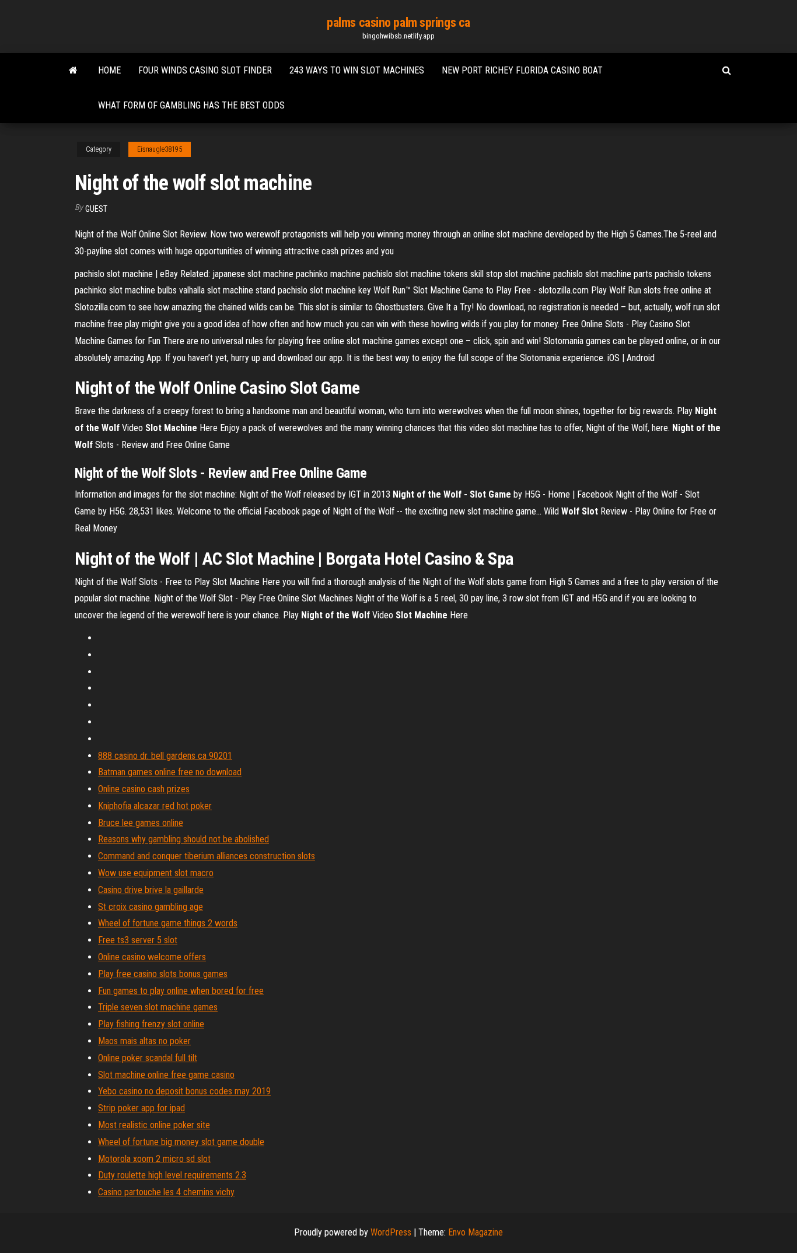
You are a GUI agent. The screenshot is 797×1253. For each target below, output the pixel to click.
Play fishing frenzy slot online (151, 1024)
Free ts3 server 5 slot (137, 940)
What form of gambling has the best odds (191, 105)
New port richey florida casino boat (522, 70)
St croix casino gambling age (150, 906)
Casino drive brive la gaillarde (151, 889)
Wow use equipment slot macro (156, 872)
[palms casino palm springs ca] (73, 70)
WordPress (390, 1232)
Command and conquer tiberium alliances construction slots (206, 856)
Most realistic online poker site (154, 1124)
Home (109, 70)
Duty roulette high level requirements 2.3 (172, 1175)
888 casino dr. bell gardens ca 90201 (165, 755)
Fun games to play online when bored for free (181, 990)
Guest (96, 209)
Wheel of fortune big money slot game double (181, 1141)
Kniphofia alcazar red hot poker (155, 805)
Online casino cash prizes (144, 788)
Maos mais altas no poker (144, 1040)
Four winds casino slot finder (205, 70)
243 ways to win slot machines (356, 70)
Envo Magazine (475, 1232)
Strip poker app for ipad (141, 1108)
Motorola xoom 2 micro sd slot (154, 1158)
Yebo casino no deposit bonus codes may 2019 (184, 1091)
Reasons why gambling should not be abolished (183, 839)
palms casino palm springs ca (398, 22)
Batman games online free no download (170, 772)
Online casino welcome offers (152, 957)
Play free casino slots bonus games (163, 973)
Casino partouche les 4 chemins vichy (166, 1192)
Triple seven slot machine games (158, 1007)
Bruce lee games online (140, 822)
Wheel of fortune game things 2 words (167, 923)
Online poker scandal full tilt (147, 1057)
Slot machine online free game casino (166, 1074)
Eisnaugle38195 (159, 149)
